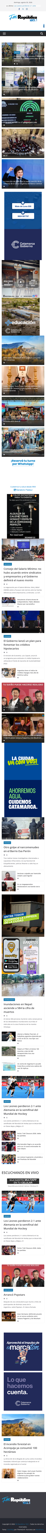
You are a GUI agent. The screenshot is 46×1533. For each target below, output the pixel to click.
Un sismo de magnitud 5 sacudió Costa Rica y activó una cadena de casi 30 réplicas (29, 1066)
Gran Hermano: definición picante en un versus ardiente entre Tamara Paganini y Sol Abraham (22, 736)
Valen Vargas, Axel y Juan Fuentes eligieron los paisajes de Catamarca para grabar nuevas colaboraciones (22, 388)
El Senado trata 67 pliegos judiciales (17, 153)
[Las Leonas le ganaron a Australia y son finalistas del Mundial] (9, 1159)
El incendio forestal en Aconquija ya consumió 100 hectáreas (22, 359)
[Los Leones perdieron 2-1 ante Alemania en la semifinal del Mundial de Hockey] (23, 1087)
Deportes (23, 55)
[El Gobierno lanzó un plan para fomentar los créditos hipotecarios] (23, 622)
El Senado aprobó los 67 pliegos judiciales (20, 122)
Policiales (7, 842)
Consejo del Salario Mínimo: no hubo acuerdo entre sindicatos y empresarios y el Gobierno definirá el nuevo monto (22, 574)
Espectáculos (8, 1290)
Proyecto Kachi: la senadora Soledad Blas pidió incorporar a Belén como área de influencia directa (22, 89)
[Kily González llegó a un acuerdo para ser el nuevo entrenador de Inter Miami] (9, 1147)
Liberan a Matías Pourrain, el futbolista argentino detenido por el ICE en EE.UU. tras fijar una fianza (29, 1037)
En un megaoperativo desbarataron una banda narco (28, 885)
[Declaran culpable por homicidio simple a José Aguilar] (9, 875)
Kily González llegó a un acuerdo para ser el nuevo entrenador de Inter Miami (29, 1146)
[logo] (16, 1498)
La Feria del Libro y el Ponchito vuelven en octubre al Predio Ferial (20, 451)
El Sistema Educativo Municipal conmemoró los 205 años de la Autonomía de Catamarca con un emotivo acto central (22, 419)
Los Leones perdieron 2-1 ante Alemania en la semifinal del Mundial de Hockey (22, 1109)
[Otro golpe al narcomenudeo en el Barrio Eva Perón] (23, 828)
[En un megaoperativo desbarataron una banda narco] (9, 886)
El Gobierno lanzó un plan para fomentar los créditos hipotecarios (22, 644)
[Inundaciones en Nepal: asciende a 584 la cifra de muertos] (23, 985)
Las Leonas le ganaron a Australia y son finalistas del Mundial (30, 1158)
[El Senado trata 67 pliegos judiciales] (23, 143)
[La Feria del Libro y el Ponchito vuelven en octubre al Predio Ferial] (23, 442)
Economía (7, 636)
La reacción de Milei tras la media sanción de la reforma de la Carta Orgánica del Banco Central (22, 182)
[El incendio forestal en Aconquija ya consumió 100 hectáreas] (23, 350)
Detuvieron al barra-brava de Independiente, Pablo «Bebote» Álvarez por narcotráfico (28, 602)
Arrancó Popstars (10, 707)
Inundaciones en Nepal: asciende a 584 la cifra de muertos (19, 1008)
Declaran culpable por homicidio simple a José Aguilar (29, 874)
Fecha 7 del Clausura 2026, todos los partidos (29, 1134)
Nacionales (7, 564)
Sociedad (7, 1439)
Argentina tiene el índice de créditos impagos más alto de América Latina (27, 672)
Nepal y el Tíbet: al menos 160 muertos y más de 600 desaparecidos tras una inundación (28, 1052)
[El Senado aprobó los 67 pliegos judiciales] (23, 112)
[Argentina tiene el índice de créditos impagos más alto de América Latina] (9, 673)
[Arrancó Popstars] (23, 697)
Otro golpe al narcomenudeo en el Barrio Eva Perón (21, 849)
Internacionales (9, 999)
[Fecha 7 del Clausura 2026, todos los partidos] (9, 1135)
